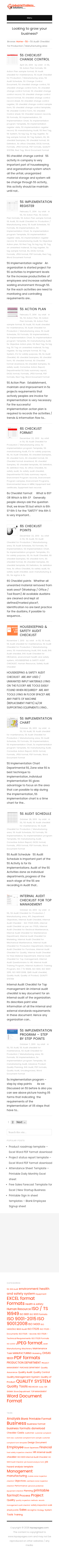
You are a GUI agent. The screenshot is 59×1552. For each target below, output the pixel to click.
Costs (20, 1432)
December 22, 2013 (29, 438)
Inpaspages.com (39, 1527)
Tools (10, 1514)
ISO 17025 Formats (40, 1338)
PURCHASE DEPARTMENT (30, 1367)
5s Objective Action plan (19, 344)
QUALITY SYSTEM (33, 1381)
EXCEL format (42, 143)
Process (25, 1495)
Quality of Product (30, 975)
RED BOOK (33, 1386)
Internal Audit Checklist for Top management (36, 900)
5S (26, 41)
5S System (12, 133)
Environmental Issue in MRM (20, 484)
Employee (15, 1447)
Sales (41, 1387)
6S (44, 137)
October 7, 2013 (27, 1044)
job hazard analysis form (34, 1462)
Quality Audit (13, 975)
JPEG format (22, 147)
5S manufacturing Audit (26, 130)
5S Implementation (28, 117)
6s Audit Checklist (19, 454)
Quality (11, 1500)
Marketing (36, 1353)
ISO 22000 (11, 1344)
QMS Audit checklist (37, 972)
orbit (40, 65)
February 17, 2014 (28, 211)
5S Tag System (34, 137)
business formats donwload (26, 1428)
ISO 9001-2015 (21, 1319)
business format (36, 1423)
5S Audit (11, 221)
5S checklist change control (34, 57)
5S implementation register (36, 204)
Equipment (41, 1294)
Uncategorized (28, 1070)
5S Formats (12, 117)
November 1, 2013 (15, 640)
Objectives (20, 1480)
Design (31, 1442)
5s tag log (23, 133)
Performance (21, 1485)
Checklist (11, 1432)
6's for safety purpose (26, 354)
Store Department (22, 1391)
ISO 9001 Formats (38, 1314)
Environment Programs (37, 481)
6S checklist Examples (28, 357)
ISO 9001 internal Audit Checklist (32, 1457)
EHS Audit (42, 650)
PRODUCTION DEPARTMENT (24, 1362)
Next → (21, 1122)
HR (34, 1452)
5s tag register (37, 133)
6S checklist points (31, 528)
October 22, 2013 (28, 910)
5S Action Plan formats (31, 68)
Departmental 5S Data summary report (26, 370)
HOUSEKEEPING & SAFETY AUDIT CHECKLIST (33, 631)
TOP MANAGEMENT (39, 1391)
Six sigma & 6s (17, 575)
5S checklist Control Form (19, 111)
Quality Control (41, 1372)
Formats (11, 147)
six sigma (31, 1510)
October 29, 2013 (28, 728)
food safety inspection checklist (19, 1452)
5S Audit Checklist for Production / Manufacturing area (27, 542)
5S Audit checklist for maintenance (24, 644)
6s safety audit (38, 568)
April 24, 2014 (26, 65)
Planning (28, 1490)
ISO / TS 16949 (24, 969)
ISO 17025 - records (28, 1334)
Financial (45, 1447)
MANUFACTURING (22, 1353)
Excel (26, 1447)
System (48, 1510)
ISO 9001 (36, 969)
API (29, 916)
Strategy (40, 1510)
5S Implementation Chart (19, 337)
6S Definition (45, 464)
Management (20, 1471)
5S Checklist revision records (36, 114)
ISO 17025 (33, 1329)
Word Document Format (37, 150)
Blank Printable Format (36, 1419)
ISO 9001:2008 (19, 972)
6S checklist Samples (36, 364)
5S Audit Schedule (37, 224)
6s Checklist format (31, 430)
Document (41, 1442)
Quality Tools (17, 1386)
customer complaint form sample (28, 1438)
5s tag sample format (27, 350)
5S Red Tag (45, 130)
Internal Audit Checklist (30, 919)
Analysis (13, 1418)
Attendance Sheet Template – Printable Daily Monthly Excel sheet (29, 1173)
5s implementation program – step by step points (36, 1034)
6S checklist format (36, 140)
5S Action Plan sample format (36, 218)
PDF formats (35, 147)
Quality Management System (23, 1376)
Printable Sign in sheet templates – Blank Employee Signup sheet (27, 1201)
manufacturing (17, 1476)
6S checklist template (27, 464)
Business (16, 1423)
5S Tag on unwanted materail (26, 347)
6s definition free (15, 467)
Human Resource (26, 663)
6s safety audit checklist (32, 471)
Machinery (27, 1348)
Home (19, 41)
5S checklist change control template (31, 107)
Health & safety (34, 1304)
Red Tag (19, 150)
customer (29, 1433)
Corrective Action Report (32, 367)
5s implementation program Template (26, 552)
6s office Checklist (26, 143)
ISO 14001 (34, 1324)
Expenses (34, 1447)
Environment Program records (22, 477)
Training (18, 1514)
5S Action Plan (30, 215)
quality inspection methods (27, 1500)
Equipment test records (29, 487)
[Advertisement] (29, 1242)
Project (37, 1495)
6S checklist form (15, 458)
